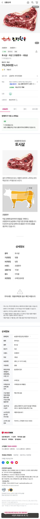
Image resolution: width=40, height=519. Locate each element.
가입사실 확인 (5, 481)
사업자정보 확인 (17, 472)
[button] (35, 84)
